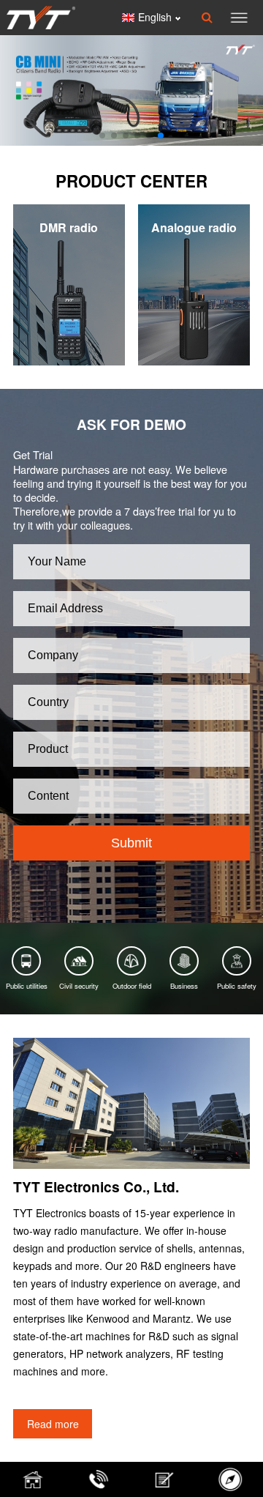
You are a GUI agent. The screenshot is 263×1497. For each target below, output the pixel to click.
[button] (102, 135)
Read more (53, 1423)
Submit (131, 843)
